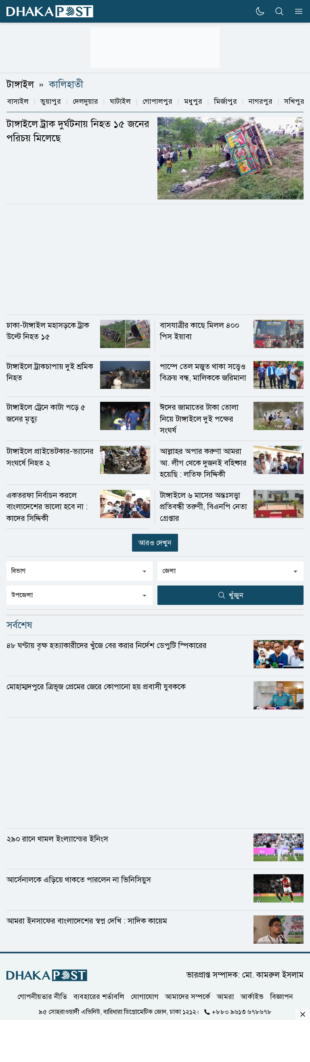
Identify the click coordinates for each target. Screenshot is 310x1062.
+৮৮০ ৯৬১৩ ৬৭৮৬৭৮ (242, 1012)
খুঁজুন (236, 595)
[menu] (296, 11)
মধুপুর (193, 101)
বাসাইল (18, 101)
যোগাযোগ (145, 996)
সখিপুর (294, 101)
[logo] (49, 11)
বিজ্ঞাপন (281, 996)
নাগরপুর (260, 101)
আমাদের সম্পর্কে (187, 996)
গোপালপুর (157, 101)
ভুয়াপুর (50, 101)
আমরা (225, 996)
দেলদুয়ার (85, 101)
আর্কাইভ (252, 996)
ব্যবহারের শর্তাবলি (98, 996)
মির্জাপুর (225, 101)
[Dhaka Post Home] (46, 975)
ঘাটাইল (120, 101)
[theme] (260, 11)
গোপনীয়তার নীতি (42, 996)
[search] (279, 11)
